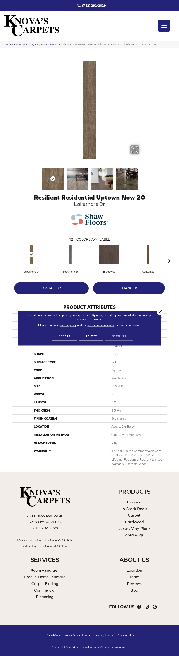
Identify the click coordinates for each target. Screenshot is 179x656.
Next (142, 176)
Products (55, 44)
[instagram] (147, 607)
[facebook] (139, 607)
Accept (64, 336)
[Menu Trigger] (164, 26)
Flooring (19, 44)
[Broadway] (109, 254)
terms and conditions (101, 325)
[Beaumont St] (70, 254)
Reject (91, 336)
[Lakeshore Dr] (31, 254)
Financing (128, 288)
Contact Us (51, 288)
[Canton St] (148, 254)
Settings (119, 336)
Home (8, 44)
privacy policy (67, 325)
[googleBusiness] (155, 607)
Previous (37, 176)
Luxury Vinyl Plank (36, 44)
